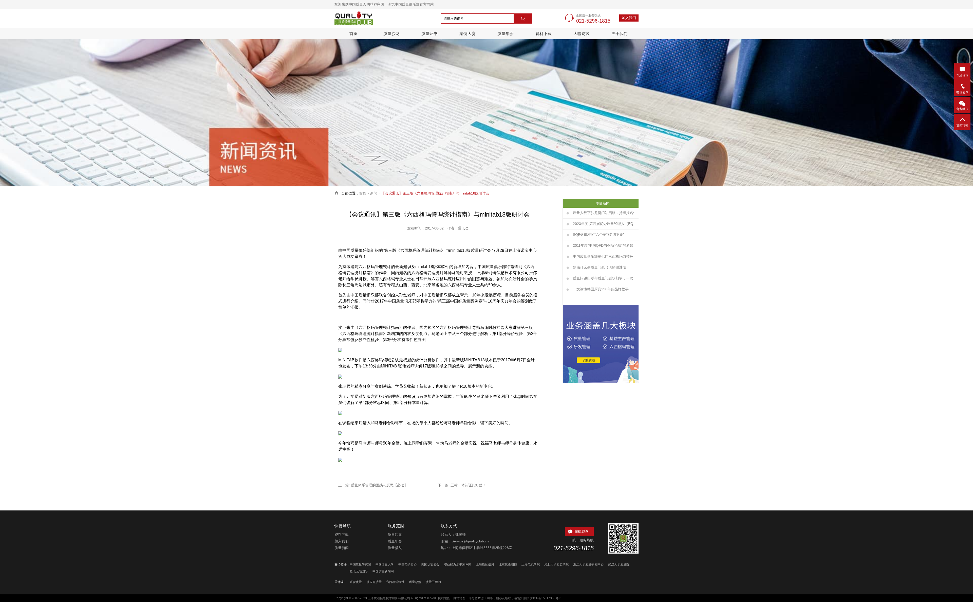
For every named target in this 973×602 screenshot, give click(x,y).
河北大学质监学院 (556, 564)
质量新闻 (341, 548)
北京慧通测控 (508, 564)
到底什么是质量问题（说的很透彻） (601, 267)
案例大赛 (467, 33)
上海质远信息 (485, 564)
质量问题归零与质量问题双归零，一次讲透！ (606, 278)
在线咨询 (578, 531)
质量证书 (429, 33)
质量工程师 (433, 582)
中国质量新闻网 (383, 571)
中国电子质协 (407, 564)
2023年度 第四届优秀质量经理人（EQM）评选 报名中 (606, 224)
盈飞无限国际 (359, 571)
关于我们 (619, 33)
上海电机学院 (530, 564)
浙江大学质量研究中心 (588, 564)
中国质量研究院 (360, 564)
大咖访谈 (581, 33)
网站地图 (444, 598)
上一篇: (344, 485)
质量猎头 (395, 548)
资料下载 (543, 33)
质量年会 (505, 33)
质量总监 (415, 582)
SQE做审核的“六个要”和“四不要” (598, 235)
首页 (353, 33)
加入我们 (629, 18)
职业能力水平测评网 (457, 564)
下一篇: (444, 485)
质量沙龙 (391, 33)
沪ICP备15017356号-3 (545, 598)
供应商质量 (374, 582)
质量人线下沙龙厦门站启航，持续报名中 (605, 213)
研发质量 (356, 582)
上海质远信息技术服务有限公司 (389, 598)
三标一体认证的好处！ (468, 485)
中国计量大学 (385, 564)
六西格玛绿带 (395, 582)
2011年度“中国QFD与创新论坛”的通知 (603, 245)
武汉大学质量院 (618, 564)
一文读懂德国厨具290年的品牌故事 (601, 289)
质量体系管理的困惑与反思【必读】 (379, 485)
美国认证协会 (430, 564)
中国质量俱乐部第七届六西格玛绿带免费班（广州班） (606, 256)
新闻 (373, 193)
